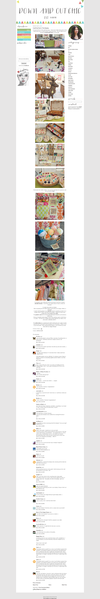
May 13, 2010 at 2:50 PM (40, 580)
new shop (70, 76)
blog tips (70, 52)
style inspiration (71, 88)
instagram (70, 68)
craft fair (38, 330)
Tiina (37, 363)
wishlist (69, 95)
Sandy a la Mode (40, 404)
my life (41, 330)
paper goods (70, 80)
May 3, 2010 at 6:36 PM (40, 496)
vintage (69, 92)
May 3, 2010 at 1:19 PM (40, 438)
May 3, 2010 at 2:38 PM (40, 457)
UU (36, 571)
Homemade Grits (49, 32)
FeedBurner (26, 65)
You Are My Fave (40, 524)
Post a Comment (36, 582)
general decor (71, 56)
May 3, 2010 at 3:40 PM (40, 481)
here (53, 191)
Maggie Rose (39, 536)
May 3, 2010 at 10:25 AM (40, 382)
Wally (37, 428)
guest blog (70, 59)
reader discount (71, 83)
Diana (37, 518)
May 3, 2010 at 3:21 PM (40, 472)
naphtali (38, 440)
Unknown (38, 460)
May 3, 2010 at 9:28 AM (40, 348)
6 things (70, 45)
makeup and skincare (72, 73)
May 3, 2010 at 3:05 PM (40, 464)
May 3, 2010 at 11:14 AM (40, 388)
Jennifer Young (39, 499)
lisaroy (37, 506)
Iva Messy (38, 421)
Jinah (37, 547)
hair (69, 61)
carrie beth (38, 391)
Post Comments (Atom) (44, 587)
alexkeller (38, 344)
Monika (37, 398)
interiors (70, 69)
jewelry (69, 71)
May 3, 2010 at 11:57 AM (40, 401)
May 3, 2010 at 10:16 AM (40, 376)
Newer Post (35, 584)
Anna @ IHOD (39, 484)
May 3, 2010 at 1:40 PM (40, 444)
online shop (38, 323)
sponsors (70, 87)
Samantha (38, 530)
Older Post (64, 584)
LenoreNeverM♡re (40, 411)
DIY (69, 47)
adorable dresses (38, 303)
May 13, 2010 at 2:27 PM (40, 569)
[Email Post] (41, 328)
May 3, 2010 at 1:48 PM (40, 451)
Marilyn (38, 385)
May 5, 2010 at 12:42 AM (40, 521)
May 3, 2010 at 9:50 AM (40, 360)
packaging (70, 78)
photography (70, 81)
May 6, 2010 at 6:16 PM (40, 544)
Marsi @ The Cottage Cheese (42, 512)
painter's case (38, 314)
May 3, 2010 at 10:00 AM (40, 369)
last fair (49, 311)
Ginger (37, 351)
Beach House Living (40, 446)
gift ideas (70, 57)
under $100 (70, 90)
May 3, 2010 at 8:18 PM (40, 503)
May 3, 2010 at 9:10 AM (40, 342)
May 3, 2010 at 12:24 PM (40, 418)
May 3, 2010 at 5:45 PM (40, 490)
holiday (69, 64)
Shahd (37, 379)
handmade (70, 63)
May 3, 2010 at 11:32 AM (40, 395)
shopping (70, 85)
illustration (70, 66)
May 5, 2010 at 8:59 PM (40, 533)
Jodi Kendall (39, 493)
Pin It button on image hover (50, 598)
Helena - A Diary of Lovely (42, 371)
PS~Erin (38, 336)
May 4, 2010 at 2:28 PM (40, 515)
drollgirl (38, 474)
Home (50, 584)
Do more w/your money (73, 49)
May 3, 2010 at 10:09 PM (40, 509)
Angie (37, 454)
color (69, 54)
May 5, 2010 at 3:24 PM (40, 527)
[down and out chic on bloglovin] (23, 85)
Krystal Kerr (39, 467)
